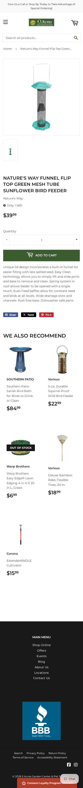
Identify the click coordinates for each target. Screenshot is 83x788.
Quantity (9, 231)
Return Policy (57, 753)
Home (7, 48)
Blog (41, 662)
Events (42, 656)
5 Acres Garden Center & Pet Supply (44, 776)
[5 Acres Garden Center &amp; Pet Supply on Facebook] (69, 765)
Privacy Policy (36, 753)
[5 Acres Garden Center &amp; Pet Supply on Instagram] (76, 765)
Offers (41, 650)
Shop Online (41, 645)
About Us (42, 667)
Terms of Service (23, 757)
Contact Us (41, 678)
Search (18, 753)
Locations (41, 673)
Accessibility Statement (52, 757)
